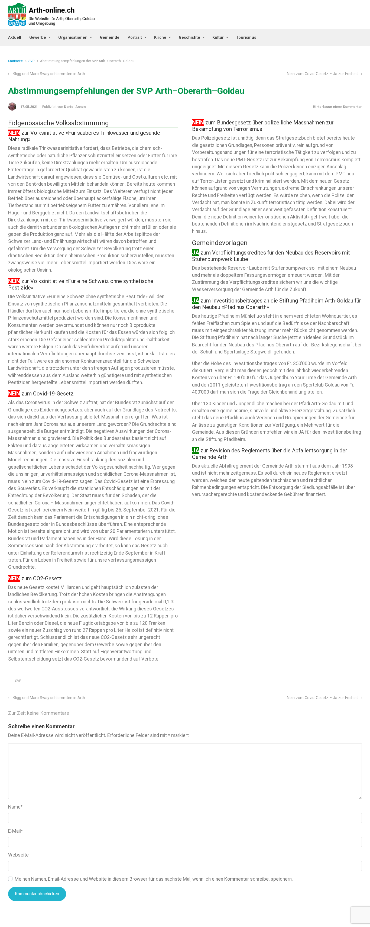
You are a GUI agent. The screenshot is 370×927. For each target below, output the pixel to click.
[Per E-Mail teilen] (351, 682)
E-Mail (15, 831)
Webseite (18, 855)
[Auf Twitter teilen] (328, 682)
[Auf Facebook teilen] (336, 682)
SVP (31, 61)
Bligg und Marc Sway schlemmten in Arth (49, 74)
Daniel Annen (75, 107)
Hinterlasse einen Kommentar (337, 107)
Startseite (15, 61)
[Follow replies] (76, 713)
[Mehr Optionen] (359, 682)
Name (15, 807)
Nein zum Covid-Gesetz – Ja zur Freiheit (322, 74)
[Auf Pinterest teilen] (344, 682)
